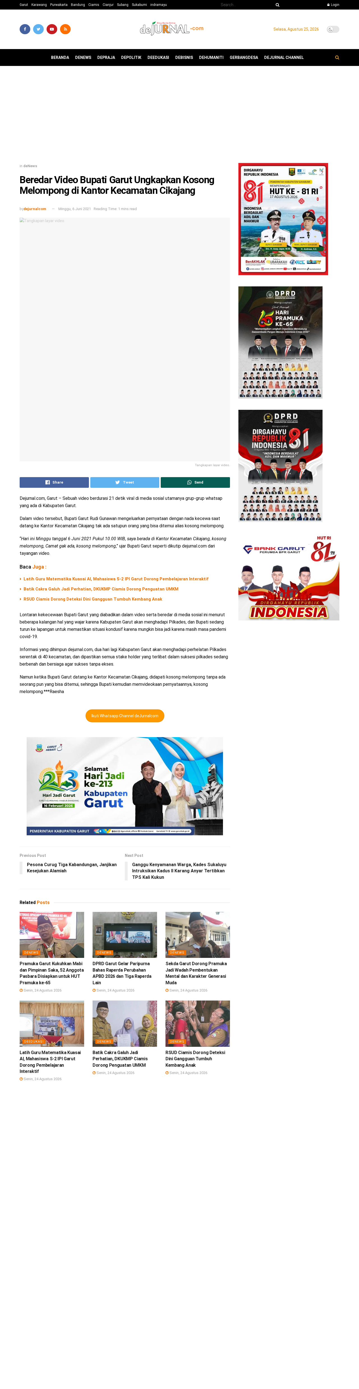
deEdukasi (158, 57)
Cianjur (108, 5)
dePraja (106, 57)
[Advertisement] (179, 116)
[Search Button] (276, 5)
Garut (24, 5)
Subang (122, 5)
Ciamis (93, 5)
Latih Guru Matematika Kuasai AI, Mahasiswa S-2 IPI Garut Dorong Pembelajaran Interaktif (116, 578)
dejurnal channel (284, 57)
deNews (83, 57)
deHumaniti (211, 57)
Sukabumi (139, 5)
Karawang (39, 5)
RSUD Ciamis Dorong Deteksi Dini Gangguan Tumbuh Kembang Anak (93, 599)
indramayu (158, 5)
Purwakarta (59, 5)
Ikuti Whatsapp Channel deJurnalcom (124, 716)
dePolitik (131, 57)
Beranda (60, 57)
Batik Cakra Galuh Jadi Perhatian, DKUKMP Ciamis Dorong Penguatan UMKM (101, 589)
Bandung (78, 5)
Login (334, 5)
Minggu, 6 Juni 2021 (74, 209)
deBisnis (184, 57)
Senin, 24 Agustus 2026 (42, 990)
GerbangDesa (244, 57)
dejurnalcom (35, 209)
